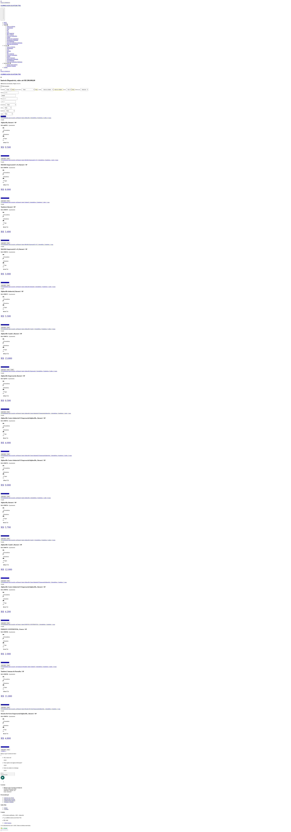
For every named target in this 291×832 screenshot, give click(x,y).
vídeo (12, 369)
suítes (2, 107)
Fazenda (9, 51)
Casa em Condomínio (12, 36)
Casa (8, 29)
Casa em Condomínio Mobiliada (14, 42)
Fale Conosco (7, 823)
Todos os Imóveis (11, 26)
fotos (8, 158)
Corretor (6, 23)
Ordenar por (77, 89)
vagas (2, 113)
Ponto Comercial (11, 58)
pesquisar (3, 116)
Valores (2, 92)
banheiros (3, 110)
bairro (64, 89)
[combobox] (13, 90)
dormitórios (3, 104)
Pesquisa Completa (11, 66)
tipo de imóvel (18, 89)
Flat (7, 30)
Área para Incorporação (12, 44)
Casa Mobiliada (10, 41)
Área (2, 98)
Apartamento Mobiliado (12, 40)
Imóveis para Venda (9, 798)
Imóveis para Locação (9, 799)
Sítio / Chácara (10, 34)
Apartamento (10, 27)
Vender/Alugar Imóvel (12, 64)
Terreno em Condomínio (12, 38)
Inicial (5, 22)
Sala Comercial (10, 33)
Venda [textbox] (13, 89)
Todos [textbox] (36, 89)
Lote (8, 32)
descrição (3, 158)
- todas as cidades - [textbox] (58, 89)
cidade (39, 89)
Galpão (8, 37)
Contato (5, 67)
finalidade (3, 89)
